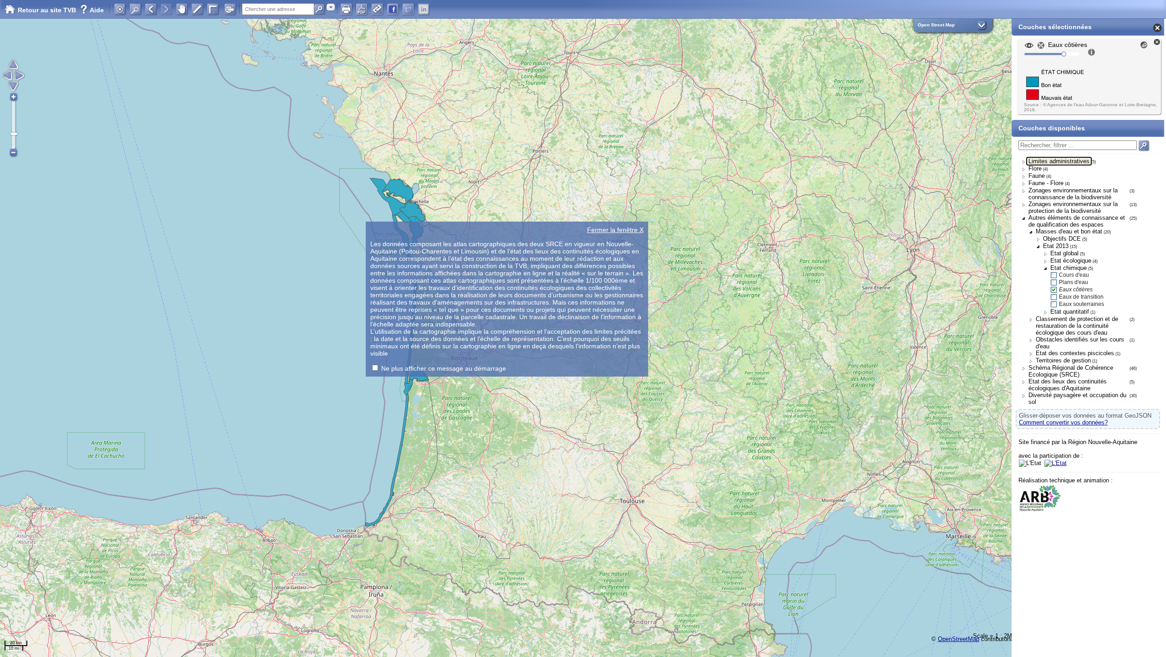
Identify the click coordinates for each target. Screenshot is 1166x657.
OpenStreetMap (958, 639)
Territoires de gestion (1063, 360)
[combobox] (330, 7)
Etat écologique (1070, 260)
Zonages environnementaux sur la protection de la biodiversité (1073, 207)
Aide (92, 10)
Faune (1036, 175)
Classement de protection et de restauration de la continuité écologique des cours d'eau (1077, 326)
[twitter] (408, 9)
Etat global (1064, 253)
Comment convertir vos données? (1063, 422)
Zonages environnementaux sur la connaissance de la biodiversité (1073, 194)
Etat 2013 (1056, 246)
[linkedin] (423, 9)
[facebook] (392, 9)
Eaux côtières (1076, 289)
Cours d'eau (1074, 275)
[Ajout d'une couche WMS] (230, 9)
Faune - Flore (1046, 183)
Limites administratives (1058, 161)
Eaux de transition (1081, 297)
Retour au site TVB (48, 10)
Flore (1035, 168)
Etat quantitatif (1069, 311)
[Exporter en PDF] (361, 9)
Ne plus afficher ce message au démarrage (443, 368)
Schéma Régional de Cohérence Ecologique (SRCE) (1070, 371)
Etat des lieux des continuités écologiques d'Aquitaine (1067, 385)
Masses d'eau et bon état (1069, 231)
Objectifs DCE (1062, 238)
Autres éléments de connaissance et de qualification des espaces (1076, 221)
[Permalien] (377, 9)
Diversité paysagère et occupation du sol (1077, 398)
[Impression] (346, 9)
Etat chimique (1068, 267)
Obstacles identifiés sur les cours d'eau (1080, 343)
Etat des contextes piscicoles (1075, 353)
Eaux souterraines (1081, 304)
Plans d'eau (1073, 282)
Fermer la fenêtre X (615, 229)
